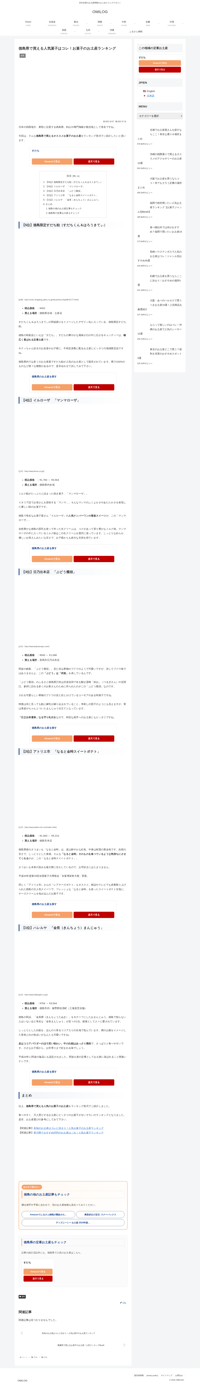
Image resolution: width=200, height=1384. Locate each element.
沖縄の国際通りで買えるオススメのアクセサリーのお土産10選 (160, 158)
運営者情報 (139, 1375)
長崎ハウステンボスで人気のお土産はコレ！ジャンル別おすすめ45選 (160, 256)
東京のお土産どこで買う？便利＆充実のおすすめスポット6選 (160, 354)
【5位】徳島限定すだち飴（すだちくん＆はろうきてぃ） (74, 182)
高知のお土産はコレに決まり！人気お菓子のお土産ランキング (69, 1128)
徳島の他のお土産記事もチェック (65, 208)
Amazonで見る (52, 161)
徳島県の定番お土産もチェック (64, 213)
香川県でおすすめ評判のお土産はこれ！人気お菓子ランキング (69, 1132)
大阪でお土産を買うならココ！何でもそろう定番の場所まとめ (160, 183)
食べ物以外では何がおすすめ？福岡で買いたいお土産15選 (160, 232)
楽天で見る (94, 161)
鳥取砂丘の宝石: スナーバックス (100, 1214)
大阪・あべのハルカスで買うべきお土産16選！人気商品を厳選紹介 (160, 305)
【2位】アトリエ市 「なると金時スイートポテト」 (72, 195)
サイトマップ (166, 1375)
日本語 (150, 95)
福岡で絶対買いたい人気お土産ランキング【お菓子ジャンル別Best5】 (160, 207)
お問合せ (179, 1375)
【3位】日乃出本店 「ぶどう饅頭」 (64, 191)
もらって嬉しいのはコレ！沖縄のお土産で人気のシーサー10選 (160, 329)
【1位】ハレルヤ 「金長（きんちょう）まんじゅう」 (73, 199)
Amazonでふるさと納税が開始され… (48, 1214)
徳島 (23, 1297)
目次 (69, 176)
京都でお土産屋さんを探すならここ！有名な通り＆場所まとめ (160, 134)
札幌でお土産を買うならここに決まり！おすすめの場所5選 (160, 280)
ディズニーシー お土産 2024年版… (73, 1222)
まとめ (49, 204)
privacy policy (152, 1375)
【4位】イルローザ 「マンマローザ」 (65, 186)
